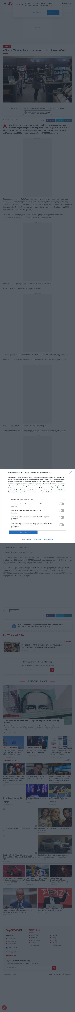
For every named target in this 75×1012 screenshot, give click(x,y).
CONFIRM (23, 532)
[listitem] (37, 500)
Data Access (37, 539)
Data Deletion (26, 539)
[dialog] (37, 506)
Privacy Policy (48, 539)
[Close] (71, 473)
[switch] (61, 504)
